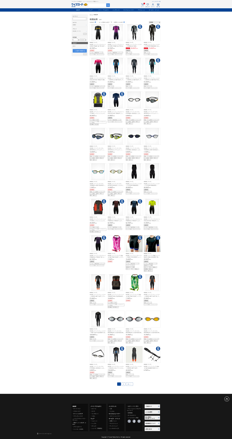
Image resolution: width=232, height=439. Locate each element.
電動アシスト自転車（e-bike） (79, 423)
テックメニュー (114, 426)
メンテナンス (116, 10)
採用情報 (130, 413)
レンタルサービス (114, 428)
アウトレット (141, 10)
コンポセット (95, 413)
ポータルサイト (132, 415)
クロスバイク (76, 411)
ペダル (93, 416)
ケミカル (112, 411)
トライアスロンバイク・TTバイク (79, 419)
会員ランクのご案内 (133, 406)
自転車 (78, 10)
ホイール (94, 408)
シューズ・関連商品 (97, 428)
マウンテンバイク (78, 416)
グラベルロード (77, 427)
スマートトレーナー (115, 416)
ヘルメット (94, 421)
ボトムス (94, 426)
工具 (111, 408)
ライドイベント (114, 423)
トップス (94, 423)
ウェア (90, 10)
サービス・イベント (154, 10)
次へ (129, 384)
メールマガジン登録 (133, 417)
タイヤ (93, 411)
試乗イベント (113, 421)
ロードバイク (76, 408)
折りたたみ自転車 (78, 413)
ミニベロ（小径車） (78, 429)
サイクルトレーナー (128, 10)
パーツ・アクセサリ (103, 10)
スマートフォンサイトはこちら (45, 433)
